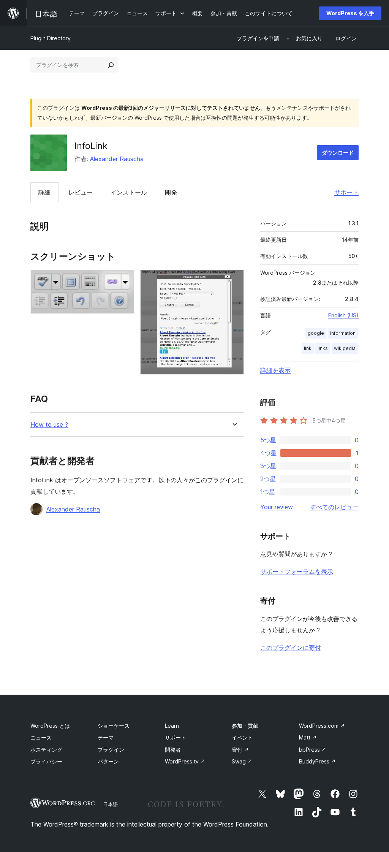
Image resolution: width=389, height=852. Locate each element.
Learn (172, 725)
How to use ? (49, 424)
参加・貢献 (245, 725)
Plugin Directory (50, 38)
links (323, 348)
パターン (108, 761)
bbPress (312, 749)
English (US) (343, 315)
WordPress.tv (185, 761)
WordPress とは (50, 725)
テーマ (106, 737)
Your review (276, 507)
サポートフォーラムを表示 (296, 571)
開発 (171, 192)
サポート (346, 192)
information (343, 333)
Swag (242, 761)
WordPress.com (322, 725)
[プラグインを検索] (111, 65)
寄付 (240, 749)
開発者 (173, 749)
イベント (242, 737)
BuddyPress (317, 761)
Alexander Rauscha (117, 159)
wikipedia (345, 348)
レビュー (80, 192)
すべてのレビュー (334, 507)
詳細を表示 (275, 370)
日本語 (110, 804)
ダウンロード (338, 152)
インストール (129, 192)
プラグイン (111, 749)
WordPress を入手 (350, 13)
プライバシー (46, 761)
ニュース (41, 737)
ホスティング (46, 749)
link (308, 348)
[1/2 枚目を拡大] (124, 280)
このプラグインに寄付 (290, 647)
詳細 (44, 192)
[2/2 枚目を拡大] (233, 280)
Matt (308, 737)
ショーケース (114, 725)
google (316, 333)
